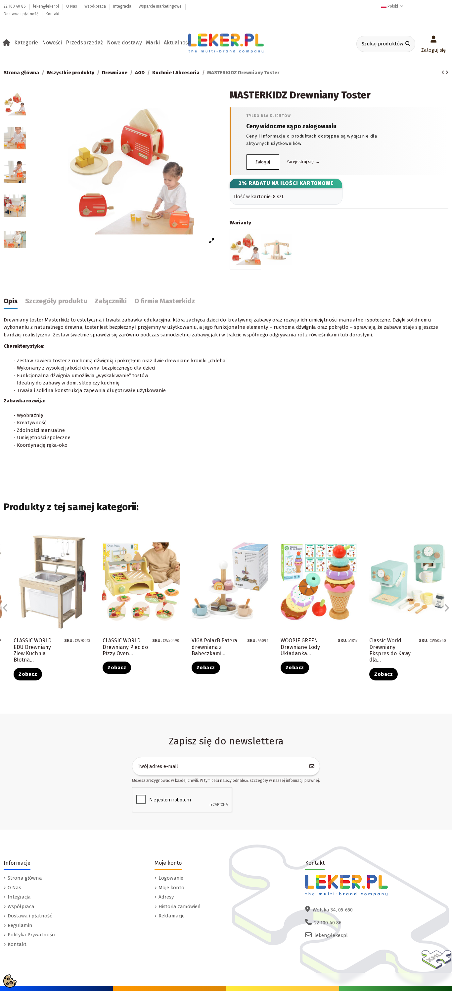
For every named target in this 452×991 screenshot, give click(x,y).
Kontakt (53, 14)
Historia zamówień (179, 906)
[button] (27, 43)
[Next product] (446, 73)
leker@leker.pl (46, 6)
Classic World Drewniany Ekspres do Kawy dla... (390, 650)
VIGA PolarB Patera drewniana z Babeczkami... (214, 646)
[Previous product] (443, 73)
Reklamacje (171, 916)
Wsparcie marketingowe (161, 6)
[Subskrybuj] (312, 766)
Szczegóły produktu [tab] (56, 301)
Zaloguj (262, 161)
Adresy (166, 897)
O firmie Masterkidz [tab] (164, 301)
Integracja (122, 6)
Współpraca (95, 6)
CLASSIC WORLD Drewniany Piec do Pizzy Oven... (125, 646)
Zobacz (28, 674)
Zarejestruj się (303, 161)
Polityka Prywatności (31, 935)
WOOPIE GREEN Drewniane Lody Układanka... (300, 646)
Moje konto (171, 888)
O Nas (72, 6)
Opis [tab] (11, 301)
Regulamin (20, 925)
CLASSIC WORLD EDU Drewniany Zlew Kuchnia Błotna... (33, 650)
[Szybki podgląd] (89, 553)
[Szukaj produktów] (407, 44)
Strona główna (25, 878)
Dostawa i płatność (21, 14)
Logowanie (170, 878)
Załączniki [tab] (111, 301)
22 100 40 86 (15, 6)
